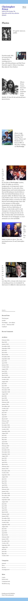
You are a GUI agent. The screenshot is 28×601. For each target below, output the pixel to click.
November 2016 (6, 427)
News (3, 565)
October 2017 (5, 408)
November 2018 (6, 389)
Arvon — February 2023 (8, 324)
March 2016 (5, 443)
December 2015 (6, 450)
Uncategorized (5, 569)
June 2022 (4, 352)
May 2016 (4, 439)
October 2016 (5, 429)
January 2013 (5, 516)
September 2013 (6, 499)
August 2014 (5, 476)
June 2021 (4, 360)
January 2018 (5, 404)
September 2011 (6, 545)
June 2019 (4, 385)
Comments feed (6, 581)
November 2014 (6, 470)
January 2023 (5, 344)
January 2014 (5, 491)
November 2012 (6, 520)
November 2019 (6, 377)
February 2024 (5, 340)
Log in (3, 577)
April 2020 (4, 373)
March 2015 (5, 464)
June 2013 (4, 506)
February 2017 (5, 421)
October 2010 (5, 555)
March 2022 (5, 354)
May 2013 (4, 508)
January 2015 (5, 468)
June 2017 (4, 412)
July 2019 (4, 383)
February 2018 (5, 402)
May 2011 (4, 553)
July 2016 (4, 435)
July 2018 (4, 396)
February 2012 (5, 537)
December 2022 (6, 346)
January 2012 (5, 539)
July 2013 (4, 503)
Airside (4, 320)
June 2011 (4, 551)
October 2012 (5, 522)
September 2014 (6, 474)
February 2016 (5, 445)
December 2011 (5, 541)
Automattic (11, 595)
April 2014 (4, 485)
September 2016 (6, 431)
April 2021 (4, 363)
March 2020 (5, 375)
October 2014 (5, 472)
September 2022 (6, 348)
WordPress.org (6, 583)
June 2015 (4, 458)
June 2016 (4, 437)
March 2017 (5, 419)
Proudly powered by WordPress (8, 593)
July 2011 (4, 549)
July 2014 (4, 479)
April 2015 (4, 462)
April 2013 (4, 510)
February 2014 (5, 489)
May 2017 (4, 414)
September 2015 (6, 454)
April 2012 (4, 532)
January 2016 (5, 448)
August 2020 (5, 369)
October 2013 (5, 497)
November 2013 (6, 495)
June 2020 (4, 371)
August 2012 (5, 526)
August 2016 (5, 433)
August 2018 (5, 394)
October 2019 (5, 379)
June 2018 (4, 398)
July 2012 (4, 528)
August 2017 (5, 410)
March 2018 (5, 400)
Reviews (4, 567)
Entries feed (5, 579)
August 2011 (5, 547)
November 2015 (6, 452)
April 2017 (4, 416)
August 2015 (5, 456)
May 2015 (4, 460)
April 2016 (4, 441)
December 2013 (6, 493)
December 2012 (6, 518)
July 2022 (4, 350)
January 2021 (5, 365)
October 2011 (5, 543)
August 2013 (5, 501)
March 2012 (5, 535)
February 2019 (5, 387)
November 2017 (6, 406)
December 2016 (6, 425)
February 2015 (5, 466)
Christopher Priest (8, 8)
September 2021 (6, 358)
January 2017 (5, 423)
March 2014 (5, 487)
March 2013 (5, 512)
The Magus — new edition (8, 322)
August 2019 (5, 381)
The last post (5, 318)
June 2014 (4, 481)
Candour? (4, 326)
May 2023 (4, 342)
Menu (24, 7)
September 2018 (6, 392)
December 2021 (6, 356)
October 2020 (5, 367)
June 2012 (4, 530)
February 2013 (5, 514)
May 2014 (4, 483)
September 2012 (6, 524)
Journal (4, 563)
